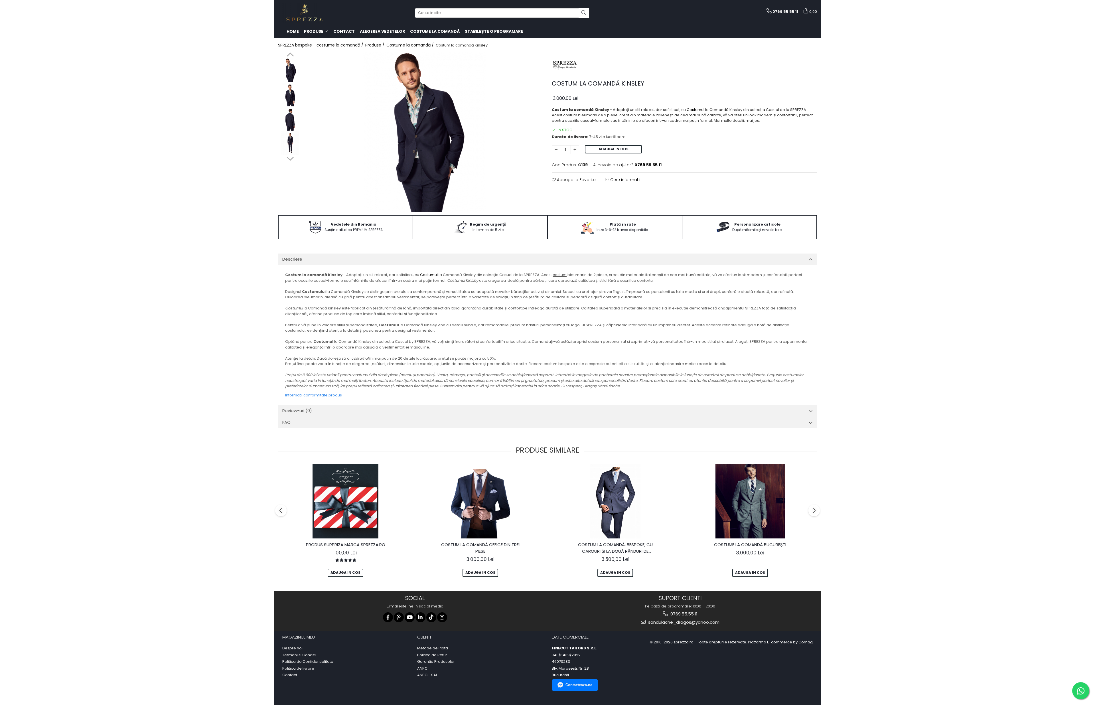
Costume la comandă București (750, 545)
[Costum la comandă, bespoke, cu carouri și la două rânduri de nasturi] (615, 501)
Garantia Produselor (436, 661)
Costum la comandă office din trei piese (480, 548)
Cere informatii (624, 180)
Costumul (695, 109)
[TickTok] (431, 617)
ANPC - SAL (427, 675)
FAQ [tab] (286, 422)
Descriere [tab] (292, 259)
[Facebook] (388, 617)
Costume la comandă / (410, 45)
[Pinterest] (399, 617)
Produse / (375, 45)
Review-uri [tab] (297, 411)
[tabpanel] (424, 132)
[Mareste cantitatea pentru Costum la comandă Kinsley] (575, 149)
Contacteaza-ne (578, 685)
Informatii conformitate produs (313, 395)
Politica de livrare (298, 668)
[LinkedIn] (420, 617)
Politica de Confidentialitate (307, 661)
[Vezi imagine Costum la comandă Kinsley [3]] (290, 143)
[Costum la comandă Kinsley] (424, 132)
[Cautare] (584, 13)
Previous (290, 55)
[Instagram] (442, 617)
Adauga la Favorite (576, 180)
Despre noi (292, 648)
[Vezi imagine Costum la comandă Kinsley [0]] (290, 70)
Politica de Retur (432, 655)
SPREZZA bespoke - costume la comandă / (321, 45)
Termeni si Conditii (299, 655)
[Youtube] (410, 617)
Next (290, 158)
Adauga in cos (613, 149)
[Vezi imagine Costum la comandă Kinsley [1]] (290, 94)
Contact (289, 675)
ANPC (422, 668)
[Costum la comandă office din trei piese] (480, 501)
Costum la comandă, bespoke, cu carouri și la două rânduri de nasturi (615, 548)
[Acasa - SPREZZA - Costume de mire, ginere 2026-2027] (306, 13)
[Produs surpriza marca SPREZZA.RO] (345, 501)
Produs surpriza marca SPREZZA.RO (345, 545)
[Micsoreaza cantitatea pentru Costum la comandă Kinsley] (556, 149)
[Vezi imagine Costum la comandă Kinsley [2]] (290, 119)
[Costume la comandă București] (750, 501)
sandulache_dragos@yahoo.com (683, 622)
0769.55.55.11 (683, 614)
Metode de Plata (432, 648)
